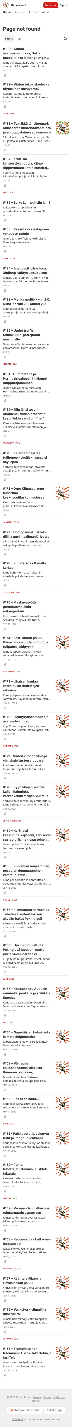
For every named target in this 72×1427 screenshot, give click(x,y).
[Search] (65, 38)
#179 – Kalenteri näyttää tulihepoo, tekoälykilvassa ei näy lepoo (25, 457)
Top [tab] (18, 38)
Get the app (54, 1410)
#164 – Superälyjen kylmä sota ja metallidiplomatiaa (26, 1034)
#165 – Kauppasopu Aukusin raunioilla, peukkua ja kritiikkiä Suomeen (26, 993)
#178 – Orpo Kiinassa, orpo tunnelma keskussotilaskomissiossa (23, 493)
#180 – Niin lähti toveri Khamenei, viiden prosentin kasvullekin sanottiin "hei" (24, 414)
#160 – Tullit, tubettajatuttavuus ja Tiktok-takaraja (25, 1169)
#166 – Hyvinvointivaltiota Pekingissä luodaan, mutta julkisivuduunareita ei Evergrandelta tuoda (23, 949)
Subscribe (50, 5)
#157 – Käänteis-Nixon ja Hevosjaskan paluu (22, 1281)
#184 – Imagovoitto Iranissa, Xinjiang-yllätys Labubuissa (25, 271)
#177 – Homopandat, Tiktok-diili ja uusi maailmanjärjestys (26, 534)
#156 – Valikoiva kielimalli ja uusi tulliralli (24, 1312)
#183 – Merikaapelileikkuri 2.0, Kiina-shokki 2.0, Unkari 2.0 (26, 302)
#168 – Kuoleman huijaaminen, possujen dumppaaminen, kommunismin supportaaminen (26, 870)
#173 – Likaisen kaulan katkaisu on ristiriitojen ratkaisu (21, 686)
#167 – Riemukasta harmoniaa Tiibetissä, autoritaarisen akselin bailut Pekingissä (26, 914)
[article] (36, 62)
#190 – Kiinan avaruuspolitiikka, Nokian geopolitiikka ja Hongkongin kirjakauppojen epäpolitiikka (25, 53)
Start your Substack (26, 1410)
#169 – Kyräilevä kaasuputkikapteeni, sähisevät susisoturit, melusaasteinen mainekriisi (27, 835)
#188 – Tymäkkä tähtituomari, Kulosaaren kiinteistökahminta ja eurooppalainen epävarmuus (27, 128)
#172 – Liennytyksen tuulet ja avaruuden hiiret (25, 719)
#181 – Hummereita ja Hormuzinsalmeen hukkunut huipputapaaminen (25, 378)
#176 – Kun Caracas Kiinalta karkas (24, 565)
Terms (47, 1397)
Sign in (64, 5)
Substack (17, 1419)
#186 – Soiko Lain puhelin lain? (26, 202)
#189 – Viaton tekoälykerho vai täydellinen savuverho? (26, 87)
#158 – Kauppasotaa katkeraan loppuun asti (27, 1241)
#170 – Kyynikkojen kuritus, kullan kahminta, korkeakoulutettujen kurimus (25, 791)
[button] (7, 12)
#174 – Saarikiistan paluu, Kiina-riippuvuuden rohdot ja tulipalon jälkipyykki (25, 642)
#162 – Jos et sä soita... (21, 1099)
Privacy (37, 1397)
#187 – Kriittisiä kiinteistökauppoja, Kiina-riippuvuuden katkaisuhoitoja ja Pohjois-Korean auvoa (26, 163)
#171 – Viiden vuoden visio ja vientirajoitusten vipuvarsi (25, 758)
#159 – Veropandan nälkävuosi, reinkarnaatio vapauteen (27, 1210)
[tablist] (13, 38)
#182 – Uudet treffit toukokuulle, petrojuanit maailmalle (21, 335)
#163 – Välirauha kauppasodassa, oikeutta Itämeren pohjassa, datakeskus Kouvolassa (22, 1068)
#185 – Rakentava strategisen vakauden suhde (26, 231)
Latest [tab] (9, 38)
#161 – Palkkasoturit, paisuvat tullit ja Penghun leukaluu (26, 1136)
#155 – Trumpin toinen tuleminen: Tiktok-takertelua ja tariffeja (27, 1353)
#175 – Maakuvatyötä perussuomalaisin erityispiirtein (19, 607)
